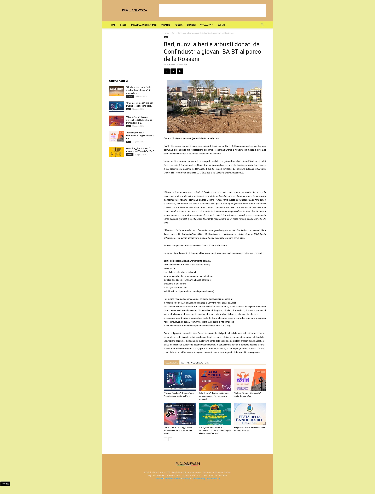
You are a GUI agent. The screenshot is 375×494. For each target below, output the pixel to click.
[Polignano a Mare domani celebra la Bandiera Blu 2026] (250, 414)
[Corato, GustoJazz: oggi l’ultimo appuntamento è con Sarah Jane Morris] (180, 414)
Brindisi (191, 24)
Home (166, 33)
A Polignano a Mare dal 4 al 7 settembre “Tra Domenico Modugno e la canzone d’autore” (215, 430)
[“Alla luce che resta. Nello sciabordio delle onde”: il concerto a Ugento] (116, 91)
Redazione (171, 65)
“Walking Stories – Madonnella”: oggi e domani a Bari (140, 136)
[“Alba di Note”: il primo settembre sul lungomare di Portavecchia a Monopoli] (215, 380)
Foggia (179, 24)
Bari (113, 24)
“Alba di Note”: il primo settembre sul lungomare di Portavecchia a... (139, 120)
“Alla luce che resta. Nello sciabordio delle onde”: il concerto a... (138, 90)
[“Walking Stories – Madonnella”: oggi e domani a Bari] (250, 380)
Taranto (166, 24)
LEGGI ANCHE (172, 363)
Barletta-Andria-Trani (144, 24)
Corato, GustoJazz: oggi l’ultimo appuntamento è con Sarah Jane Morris (178, 430)
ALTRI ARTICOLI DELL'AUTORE (195, 363)
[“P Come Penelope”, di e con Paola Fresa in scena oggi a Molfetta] (180, 380)
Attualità (205, 24)
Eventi (221, 24)
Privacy (186, 478)
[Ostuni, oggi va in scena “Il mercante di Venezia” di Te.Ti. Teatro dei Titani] (116, 152)
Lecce (123, 24)
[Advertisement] (212, 10)
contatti (159, 478)
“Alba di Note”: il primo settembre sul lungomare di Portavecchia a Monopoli (214, 396)
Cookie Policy (198, 478)
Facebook (212, 478)
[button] (262, 25)
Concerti (130, 96)
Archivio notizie (172, 478)
